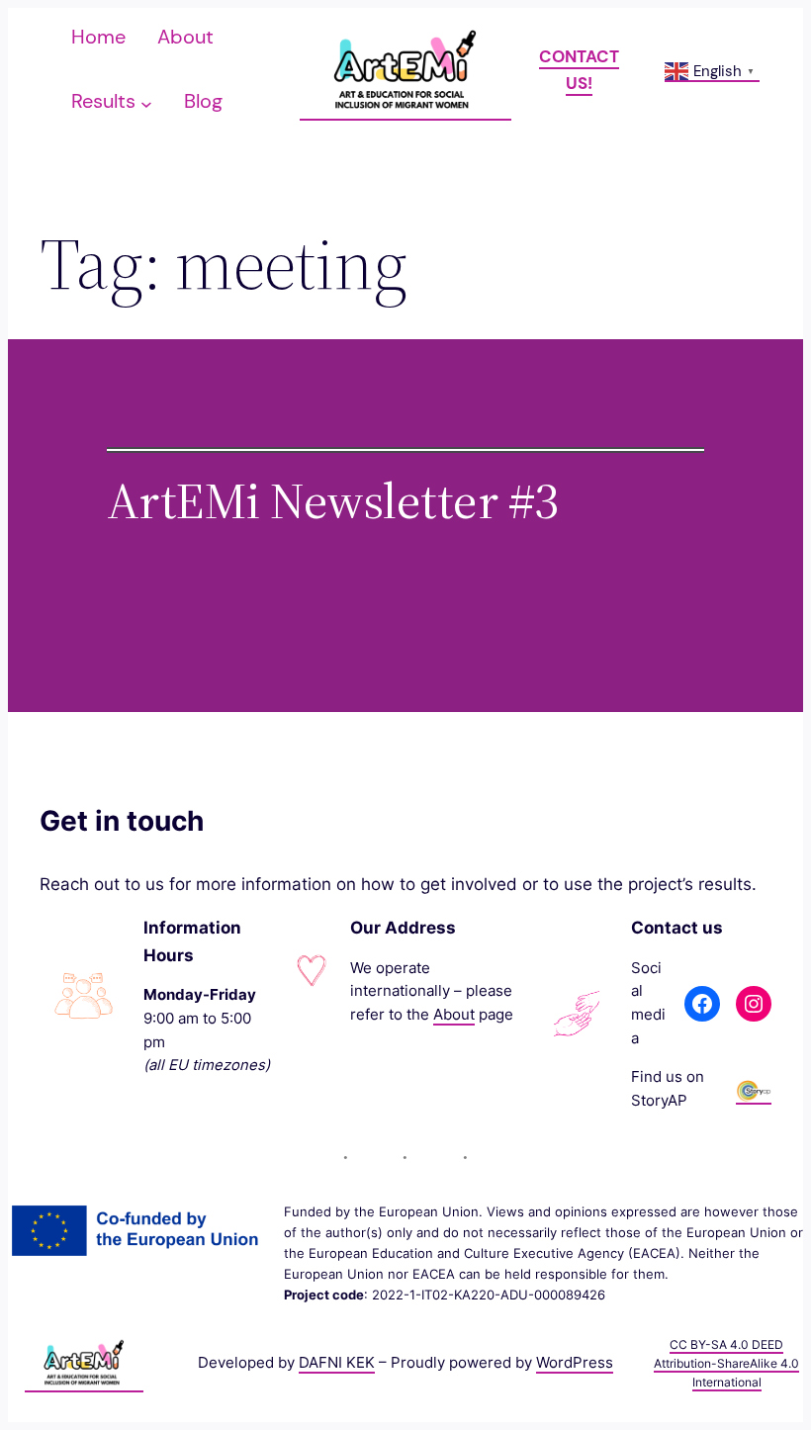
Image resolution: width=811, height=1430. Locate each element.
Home (98, 36)
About (454, 1015)
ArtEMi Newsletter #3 (333, 501)
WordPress (574, 1363)
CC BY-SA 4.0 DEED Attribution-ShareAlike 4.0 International (726, 1363)
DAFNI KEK (337, 1363)
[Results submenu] (146, 103)
